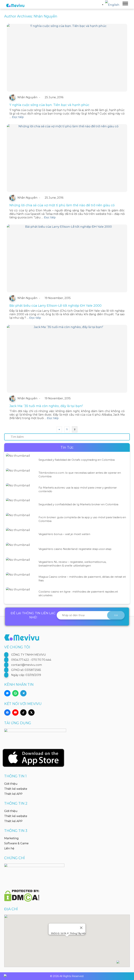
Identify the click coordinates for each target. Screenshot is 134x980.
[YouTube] (15, 712)
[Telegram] (23, 693)
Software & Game (16, 843)
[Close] (81, 928)
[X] (31, 712)
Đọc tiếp (18, 117)
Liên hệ (9, 848)
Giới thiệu (10, 783)
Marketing (11, 838)
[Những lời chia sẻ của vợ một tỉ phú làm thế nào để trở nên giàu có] (67, 158)
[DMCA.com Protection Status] (21, 894)
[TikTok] (23, 712)
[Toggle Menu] (125, 3)
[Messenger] (7, 693)
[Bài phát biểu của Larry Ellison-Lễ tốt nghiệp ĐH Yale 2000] (67, 258)
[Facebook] (7, 712)
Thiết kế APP (13, 794)
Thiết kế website (15, 788)
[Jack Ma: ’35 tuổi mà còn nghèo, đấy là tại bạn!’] (67, 359)
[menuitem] (113, 4)
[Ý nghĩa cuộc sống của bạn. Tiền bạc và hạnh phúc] (67, 58)
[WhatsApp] (15, 693)
